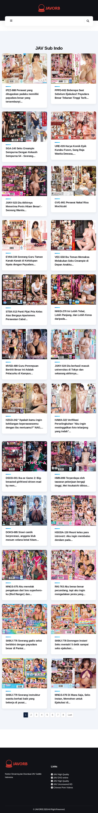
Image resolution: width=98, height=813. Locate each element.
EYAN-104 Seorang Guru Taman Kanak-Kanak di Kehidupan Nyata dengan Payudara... (24, 260)
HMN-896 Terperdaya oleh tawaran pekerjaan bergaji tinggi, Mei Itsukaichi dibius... (72, 482)
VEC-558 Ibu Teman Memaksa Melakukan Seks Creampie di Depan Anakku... (72, 261)
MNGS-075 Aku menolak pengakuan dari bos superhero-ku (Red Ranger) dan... (24, 590)
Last (70, 715)
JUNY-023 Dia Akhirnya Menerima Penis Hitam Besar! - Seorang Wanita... (24, 206)
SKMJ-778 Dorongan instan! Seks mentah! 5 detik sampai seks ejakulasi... (71, 644)
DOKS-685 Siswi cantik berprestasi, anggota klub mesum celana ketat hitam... (22, 536)
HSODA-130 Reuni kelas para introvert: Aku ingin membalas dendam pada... (72, 536)
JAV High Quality (61, 774)
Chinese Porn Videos (63, 788)
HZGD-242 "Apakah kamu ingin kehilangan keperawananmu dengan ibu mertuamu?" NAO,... (24, 424)
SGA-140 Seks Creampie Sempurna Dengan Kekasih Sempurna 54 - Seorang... (21, 152)
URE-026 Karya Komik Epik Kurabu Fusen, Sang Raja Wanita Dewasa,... (70, 150)
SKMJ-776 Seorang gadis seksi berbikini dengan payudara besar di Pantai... (24, 644)
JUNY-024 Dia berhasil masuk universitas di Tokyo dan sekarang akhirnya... (72, 369)
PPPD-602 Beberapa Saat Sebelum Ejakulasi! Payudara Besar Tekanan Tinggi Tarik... (72, 94)
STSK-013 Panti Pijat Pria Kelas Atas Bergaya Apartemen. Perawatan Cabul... (24, 315)
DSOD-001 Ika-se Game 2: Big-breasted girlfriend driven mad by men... (23, 482)
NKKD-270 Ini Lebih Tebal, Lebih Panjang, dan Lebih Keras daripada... (73, 315)
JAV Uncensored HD (62, 784)
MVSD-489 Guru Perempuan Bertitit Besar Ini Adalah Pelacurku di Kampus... (22, 369)
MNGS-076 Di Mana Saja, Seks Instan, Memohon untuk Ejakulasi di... (72, 699)
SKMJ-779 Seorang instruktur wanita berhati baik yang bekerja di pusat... (23, 699)
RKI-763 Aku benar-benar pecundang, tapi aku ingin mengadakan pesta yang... (70, 590)
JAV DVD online (60, 778)
